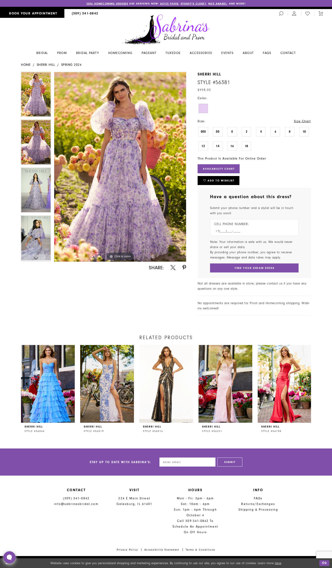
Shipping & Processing (258, 510)
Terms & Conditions (200, 549)
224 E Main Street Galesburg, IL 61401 (134, 501)
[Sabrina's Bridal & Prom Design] (166, 29)
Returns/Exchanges (258, 504)
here (278, 563)
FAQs (258, 498)
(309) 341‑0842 (76, 498)
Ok (324, 563)
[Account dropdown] (294, 13)
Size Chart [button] (302, 121)
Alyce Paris (169, 3)
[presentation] (48, 384)
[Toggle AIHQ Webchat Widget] (9, 557)
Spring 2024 (71, 65)
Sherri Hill (46, 65)
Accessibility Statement (162, 549)
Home (25, 65)
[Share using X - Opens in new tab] (173, 268)
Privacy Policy (127, 549)
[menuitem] (32, 13)
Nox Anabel (217, 3)
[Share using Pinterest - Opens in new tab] (184, 268)
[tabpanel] (36, 96)
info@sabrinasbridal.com (76, 504)
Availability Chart (219, 168)
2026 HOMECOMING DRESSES (107, 3)
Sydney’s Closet (193, 3)
